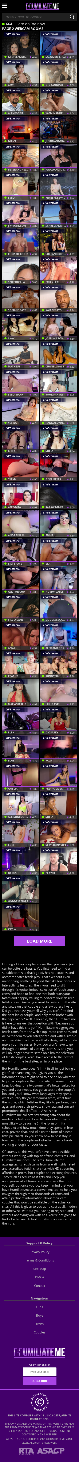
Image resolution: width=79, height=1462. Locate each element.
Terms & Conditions (39, 1260)
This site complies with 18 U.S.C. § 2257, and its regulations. (39, 1417)
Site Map (39, 1269)
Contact (39, 1285)
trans (40, 1324)
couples (39, 1332)
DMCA (39, 1277)
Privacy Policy (39, 1252)
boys (39, 1315)
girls (39, 1307)
